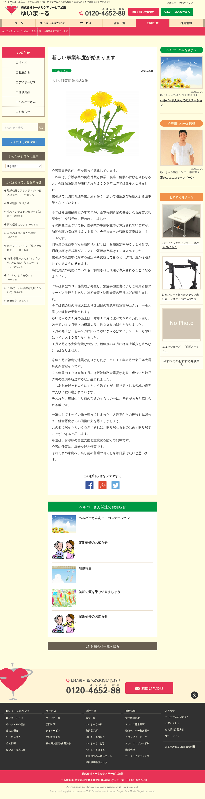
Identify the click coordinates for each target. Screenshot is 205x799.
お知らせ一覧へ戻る (104, 646)
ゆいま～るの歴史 (15, 724)
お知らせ (170, 710)
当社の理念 (12, 730)
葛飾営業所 (92, 730)
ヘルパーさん (61, 70)
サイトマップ (172, 735)
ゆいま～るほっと (95, 749)
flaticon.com (73, 791)
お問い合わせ (172, 723)
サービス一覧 (53, 718)
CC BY (87, 791)
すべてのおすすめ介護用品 (183, 363)
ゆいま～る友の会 (15, 749)
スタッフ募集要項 (135, 724)
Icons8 (152, 791)
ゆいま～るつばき (95, 743)
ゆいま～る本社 (94, 724)
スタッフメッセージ (136, 737)
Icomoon (111, 791)
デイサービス (53, 730)
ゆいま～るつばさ (95, 737)
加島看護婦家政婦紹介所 (178, 746)
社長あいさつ (13, 737)
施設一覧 (90, 718)
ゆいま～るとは (14, 718)
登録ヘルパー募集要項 (137, 730)
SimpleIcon (142, 791)
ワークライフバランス (137, 756)
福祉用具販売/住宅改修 (58, 743)
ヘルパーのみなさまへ (177, 716)
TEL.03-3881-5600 (136, 780)
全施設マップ (186, 2)
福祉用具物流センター (98, 762)
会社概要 (171, 2)
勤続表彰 (130, 749)
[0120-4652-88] (102, 12)
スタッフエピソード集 (137, 743)
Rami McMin (130, 791)
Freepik (120, 791)
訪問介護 (50, 724)
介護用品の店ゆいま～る (99, 756)
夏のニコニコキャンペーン (177, 177)
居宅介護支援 (53, 737)
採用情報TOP (132, 718)
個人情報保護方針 (174, 729)
